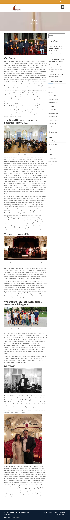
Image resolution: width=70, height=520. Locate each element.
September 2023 (53, 113)
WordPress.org (53, 165)
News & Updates (53, 141)
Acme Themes (17, 517)
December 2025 (53, 99)
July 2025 (51, 106)
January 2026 (52, 95)
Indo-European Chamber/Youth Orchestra (21, 165)
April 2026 (51, 92)
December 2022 (53, 116)
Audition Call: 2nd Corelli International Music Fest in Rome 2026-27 (56, 48)
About (51, 512)
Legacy (12, 2)
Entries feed (52, 158)
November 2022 (53, 120)
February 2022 (52, 123)
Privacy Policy (61, 514)
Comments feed (53, 161)
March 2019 (51, 127)
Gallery (17, 2)
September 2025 (53, 102)
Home (6, 2)
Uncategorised (52, 144)
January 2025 (52, 109)
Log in (50, 154)
